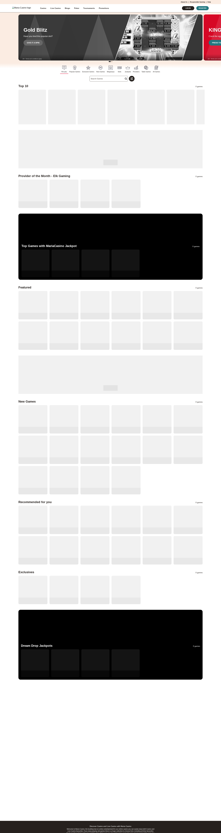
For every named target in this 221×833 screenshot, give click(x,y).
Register (202, 8)
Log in (188, 8)
